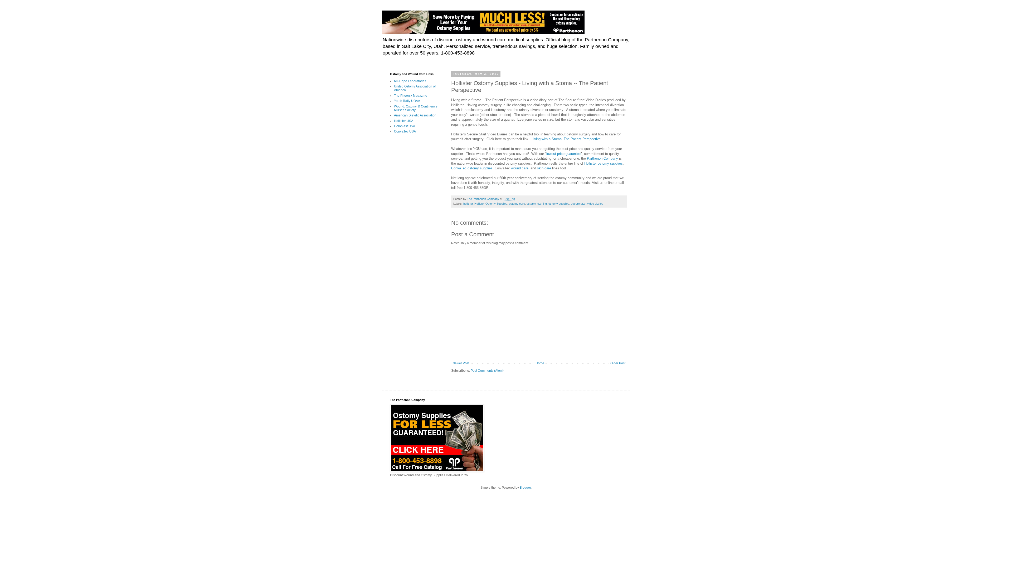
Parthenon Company (602, 158)
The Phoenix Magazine (410, 95)
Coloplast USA (404, 126)
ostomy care (517, 203)
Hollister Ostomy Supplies (490, 203)
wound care (519, 168)
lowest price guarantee (563, 154)
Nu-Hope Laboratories (410, 81)
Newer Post (461, 363)
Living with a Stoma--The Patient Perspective (566, 139)
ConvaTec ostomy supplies (472, 168)
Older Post (617, 363)
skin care (544, 168)
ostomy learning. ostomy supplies (548, 203)
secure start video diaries (587, 203)
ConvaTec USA (405, 131)
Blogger (525, 487)
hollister (468, 203)
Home (540, 363)
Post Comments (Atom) (487, 370)
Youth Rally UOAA (407, 101)
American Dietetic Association (415, 115)
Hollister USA (403, 121)
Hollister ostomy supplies (603, 163)
